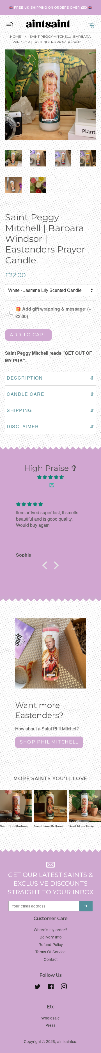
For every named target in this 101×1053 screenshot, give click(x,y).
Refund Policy (50, 944)
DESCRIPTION (50, 378)
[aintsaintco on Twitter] (38, 987)
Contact (51, 959)
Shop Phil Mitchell (49, 742)
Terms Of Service (50, 951)
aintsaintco (66, 1041)
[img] (50, 477)
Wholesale (50, 1018)
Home (15, 36)
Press (50, 1025)
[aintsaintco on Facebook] (50, 987)
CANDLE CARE (50, 394)
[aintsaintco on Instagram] (64, 987)
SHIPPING (50, 410)
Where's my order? (50, 929)
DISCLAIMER (50, 426)
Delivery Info (51, 937)
